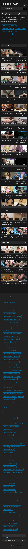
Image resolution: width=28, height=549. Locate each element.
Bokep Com (6, 446)
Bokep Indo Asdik (7, 480)
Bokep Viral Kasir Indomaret (10, 466)
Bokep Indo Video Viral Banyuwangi (11, 356)
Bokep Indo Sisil (19, 469)
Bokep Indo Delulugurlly (9, 449)
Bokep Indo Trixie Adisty (9, 492)
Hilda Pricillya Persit (8, 330)
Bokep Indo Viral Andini (9, 405)
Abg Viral (17, 339)
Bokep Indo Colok (7, 475)
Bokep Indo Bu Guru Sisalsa (10, 483)
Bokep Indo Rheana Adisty (9, 460)
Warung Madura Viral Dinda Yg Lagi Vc (12, 382)
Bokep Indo (12, 302)
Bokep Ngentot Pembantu (8, 28)
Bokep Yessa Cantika (20, 28)
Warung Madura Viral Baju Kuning (11, 336)
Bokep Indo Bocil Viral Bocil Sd (10, 310)
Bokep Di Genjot (19, 438)
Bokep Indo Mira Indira (8, 452)
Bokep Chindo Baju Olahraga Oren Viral (12, 319)
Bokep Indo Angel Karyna (9, 517)
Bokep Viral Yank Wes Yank (9, 313)
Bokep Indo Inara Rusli (18, 390)
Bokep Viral (6, 347)
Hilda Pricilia (6, 342)
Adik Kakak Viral (14, 347)
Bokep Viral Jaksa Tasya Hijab (10, 478)
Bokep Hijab (13, 342)
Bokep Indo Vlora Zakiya (9, 455)
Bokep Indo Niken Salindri (18, 443)
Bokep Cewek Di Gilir (7, 39)
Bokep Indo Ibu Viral (18, 34)
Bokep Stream (6, 25)
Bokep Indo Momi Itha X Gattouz (10, 350)
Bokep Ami (6, 495)
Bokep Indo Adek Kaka (17, 472)
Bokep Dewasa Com (8, 458)
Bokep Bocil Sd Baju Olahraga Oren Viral (12, 333)
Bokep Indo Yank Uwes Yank (10, 365)
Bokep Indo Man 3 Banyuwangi (10, 379)
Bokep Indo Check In (8, 509)
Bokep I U (6, 503)
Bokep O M (13, 25)
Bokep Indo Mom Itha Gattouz (10, 396)
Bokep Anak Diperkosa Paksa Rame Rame (13, 393)
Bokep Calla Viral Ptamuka (9, 526)
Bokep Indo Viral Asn (7, 31)
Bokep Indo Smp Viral (8, 325)
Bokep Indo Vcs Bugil (7, 34)
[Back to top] (23, 545)
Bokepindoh (17, 376)
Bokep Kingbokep (7, 390)
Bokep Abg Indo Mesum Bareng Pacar (12, 506)
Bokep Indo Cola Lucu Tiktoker (10, 529)
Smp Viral (6, 302)
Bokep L (15, 31)
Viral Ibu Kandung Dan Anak (10, 387)
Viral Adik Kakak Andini (9, 399)
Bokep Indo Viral (18, 325)
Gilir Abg (5, 407)
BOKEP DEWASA (10, 4)
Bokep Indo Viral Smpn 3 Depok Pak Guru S (13, 367)
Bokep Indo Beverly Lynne (9, 489)
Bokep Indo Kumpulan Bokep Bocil (11, 498)
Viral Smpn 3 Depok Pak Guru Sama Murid (13, 345)
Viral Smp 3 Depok (15, 362)
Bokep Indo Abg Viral (8, 376)
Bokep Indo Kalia (18, 458)
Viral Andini (14, 327)
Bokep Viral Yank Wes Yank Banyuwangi (12, 353)
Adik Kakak (18, 316)
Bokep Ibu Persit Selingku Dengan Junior (12, 402)
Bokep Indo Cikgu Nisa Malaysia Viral (12, 373)
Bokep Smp (6, 362)
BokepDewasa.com (21, 545)
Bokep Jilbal (21, 396)
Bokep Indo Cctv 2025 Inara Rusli (11, 322)
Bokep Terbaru (7, 327)
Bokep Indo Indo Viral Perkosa (9, 36)
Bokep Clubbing (7, 472)
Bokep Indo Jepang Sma (9, 486)
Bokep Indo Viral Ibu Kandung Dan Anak (12, 440)
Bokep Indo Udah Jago (8, 438)
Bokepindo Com (7, 385)
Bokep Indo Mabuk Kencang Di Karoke (12, 500)
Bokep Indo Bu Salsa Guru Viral (10, 523)
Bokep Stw (18, 405)
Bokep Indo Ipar (7, 443)
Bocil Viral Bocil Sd (8, 305)
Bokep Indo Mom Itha (8, 339)
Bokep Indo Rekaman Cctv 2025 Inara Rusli (13, 370)
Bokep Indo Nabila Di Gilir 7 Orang (11, 359)
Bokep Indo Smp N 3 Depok (9, 512)
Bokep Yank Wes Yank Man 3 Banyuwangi (12, 307)
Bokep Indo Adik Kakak (9, 316)
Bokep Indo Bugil (19, 492)
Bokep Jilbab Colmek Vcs (9, 520)
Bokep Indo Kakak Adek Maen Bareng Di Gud (13, 515)
